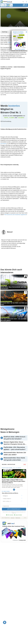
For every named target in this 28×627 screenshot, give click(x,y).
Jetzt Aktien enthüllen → (14, 509)
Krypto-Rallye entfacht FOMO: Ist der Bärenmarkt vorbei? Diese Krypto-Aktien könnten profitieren (13, 481)
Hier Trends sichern (20, 49)
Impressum (12, 517)
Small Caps (4, 31)
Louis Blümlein (19, 307)
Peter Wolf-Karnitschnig (17, 291)
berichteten (3, 143)
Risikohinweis (18, 517)
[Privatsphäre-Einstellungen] (4, 622)
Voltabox (10, 42)
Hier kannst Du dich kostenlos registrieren (15, 214)
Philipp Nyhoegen (19, 275)
